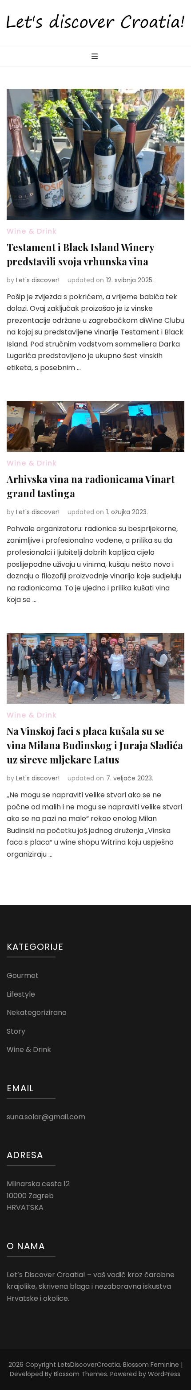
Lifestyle (21, 994)
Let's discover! (38, 280)
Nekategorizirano (37, 1012)
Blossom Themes (80, 1373)
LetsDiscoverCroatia (89, 1364)
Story (16, 1031)
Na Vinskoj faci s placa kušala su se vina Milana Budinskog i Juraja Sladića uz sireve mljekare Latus (95, 745)
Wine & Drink (32, 231)
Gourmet (23, 975)
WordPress (164, 1373)
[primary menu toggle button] (96, 57)
